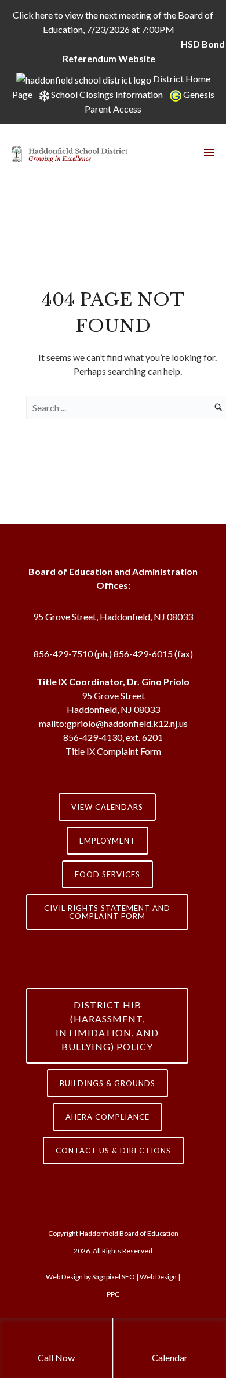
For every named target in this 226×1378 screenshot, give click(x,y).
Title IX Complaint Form (113, 751)
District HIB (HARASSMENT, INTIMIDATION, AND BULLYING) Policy (107, 1025)
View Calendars (107, 807)
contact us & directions (113, 1150)
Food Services (107, 874)
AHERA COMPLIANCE (107, 1117)
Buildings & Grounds (107, 1083)
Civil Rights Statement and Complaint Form (107, 912)
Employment (107, 840)
